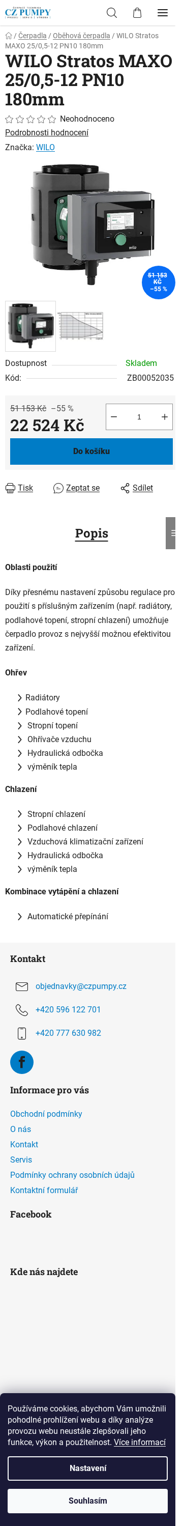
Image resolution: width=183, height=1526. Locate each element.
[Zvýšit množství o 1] (164, 417)
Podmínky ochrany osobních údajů (72, 1175)
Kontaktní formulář (44, 1190)
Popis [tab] (91, 533)
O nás (20, 1129)
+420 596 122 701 (68, 1009)
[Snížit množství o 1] (113, 417)
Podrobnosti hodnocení (46, 132)
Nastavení (88, 1468)
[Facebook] (22, 1062)
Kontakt (24, 1144)
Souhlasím (88, 1501)
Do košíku (91, 451)
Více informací (140, 1442)
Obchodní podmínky (46, 1114)
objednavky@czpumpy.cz (81, 986)
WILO (45, 147)
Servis (21, 1160)
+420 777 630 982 (68, 1033)
